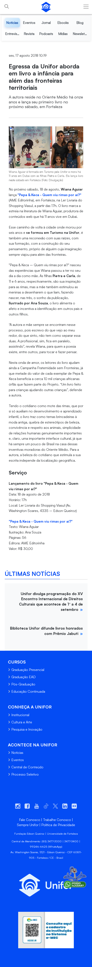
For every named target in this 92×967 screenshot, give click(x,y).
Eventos (17, 760)
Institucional (20, 715)
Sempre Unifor (28, 825)
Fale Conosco (29, 820)
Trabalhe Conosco (57, 820)
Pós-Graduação (23, 684)
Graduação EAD (23, 677)
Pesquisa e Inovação (26, 729)
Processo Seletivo (25, 774)
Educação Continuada (28, 691)
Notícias (17, 752)
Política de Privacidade (58, 825)
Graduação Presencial (27, 670)
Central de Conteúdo (27, 767)
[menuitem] (12, 22)
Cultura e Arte (21, 722)
